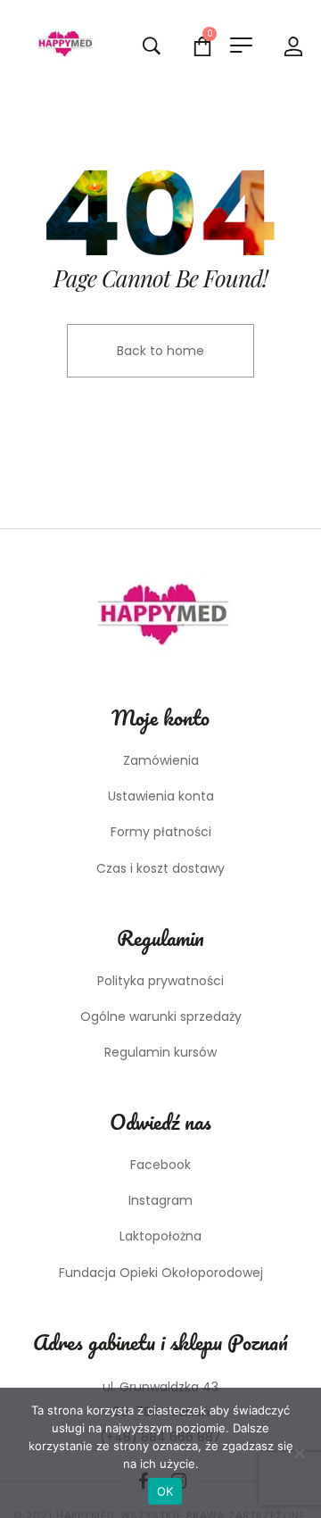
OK (165, 1491)
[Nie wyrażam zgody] (299, 1453)
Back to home (160, 351)
